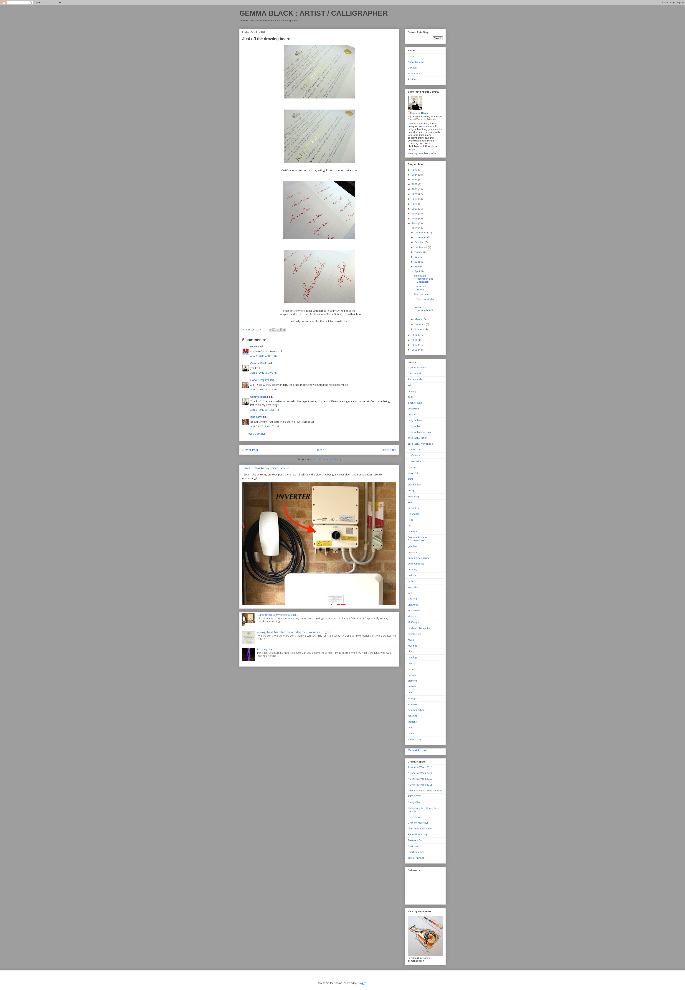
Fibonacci (413, 513)
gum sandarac (416, 563)
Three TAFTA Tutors (421, 288)
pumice (412, 686)
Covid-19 (413, 473)
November (421, 237)
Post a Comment (257, 433)
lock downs (414, 610)
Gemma (412, 531)
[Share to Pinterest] (284, 329)
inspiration (413, 587)
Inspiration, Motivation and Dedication (423, 278)
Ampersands (415, 379)
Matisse (412, 616)
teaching (412, 715)
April (417, 271)
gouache (413, 552)
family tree (414, 508)
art (409, 385)
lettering (412, 598)
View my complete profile (422, 153)
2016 (415, 213)
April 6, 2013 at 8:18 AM (263, 356)
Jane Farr (255, 417)
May (417, 266)
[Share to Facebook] (281, 329)
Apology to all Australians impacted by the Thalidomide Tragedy (294, 632)
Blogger (362, 983)
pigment (412, 680)
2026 (415, 169)
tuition (411, 733)
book (410, 396)
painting (412, 657)
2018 (415, 203)
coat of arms (415, 449)
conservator (414, 461)
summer (412, 704)
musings (412, 645)
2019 (415, 199)
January (420, 329)
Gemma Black (258, 363)
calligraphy (414, 426)
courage (412, 467)
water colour (415, 739)
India (410, 581)
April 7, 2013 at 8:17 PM (263, 389)
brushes (412, 414)
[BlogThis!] (274, 329)
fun (409, 525)
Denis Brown (415, 817)
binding (412, 391)
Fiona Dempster (259, 380)
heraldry (412, 569)
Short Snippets (416, 851)
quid (410, 692)
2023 (415, 179)
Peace (411, 669)
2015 (415, 218)
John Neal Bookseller (420, 828)
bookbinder (414, 408)
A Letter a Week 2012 (420, 778)
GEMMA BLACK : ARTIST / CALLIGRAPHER (313, 13)
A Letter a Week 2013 (420, 784)
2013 (415, 228)
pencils (412, 674)
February (420, 324)
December (421, 232)
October (420, 242)
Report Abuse (417, 750)
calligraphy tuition (417, 437)
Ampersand (414, 373)
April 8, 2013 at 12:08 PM (264, 409)
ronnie (254, 346)
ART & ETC (414, 796)
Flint (410, 519)
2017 (415, 208)
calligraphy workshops (420, 443)
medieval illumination (419, 628)
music (411, 639)
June (418, 261)
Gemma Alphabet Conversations (417, 539)
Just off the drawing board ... (423, 310)
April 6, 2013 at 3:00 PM (263, 372)
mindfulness (414, 633)
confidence (414, 455)
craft (410, 478)
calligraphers (415, 420)
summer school (416, 709)
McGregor (413, 622)
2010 (415, 344)
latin (410, 592)
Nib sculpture (264, 649)
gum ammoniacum (418, 557)
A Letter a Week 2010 (420, 767)
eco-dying (413, 496)
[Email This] (271, 329)
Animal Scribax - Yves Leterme (425, 790)
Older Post (389, 450)
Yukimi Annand (416, 857)
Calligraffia (414, 802)
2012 (415, 335)
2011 (415, 340)
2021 (415, 189)
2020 (415, 194)
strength (412, 698)
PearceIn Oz (415, 840)
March (419, 319)
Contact (412, 67)
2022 (415, 184)
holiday (412, 575)
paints (411, 663)
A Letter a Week (417, 367)
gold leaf (412, 546)
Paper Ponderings (418, 834)
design (411, 490)
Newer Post (250, 450)
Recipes (412, 79)
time (410, 727)
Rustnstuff (413, 846)
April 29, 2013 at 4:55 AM (264, 426)
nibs (410, 651)
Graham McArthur (418, 822)
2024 (415, 174)
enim (410, 502)
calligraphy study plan (420, 432)
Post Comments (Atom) (327, 459)
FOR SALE (414, 73)
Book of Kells (415, 402)
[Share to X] (277, 329)
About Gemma (416, 61)
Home (320, 450)
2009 (415, 349)
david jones (414, 484)
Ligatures (413, 604)
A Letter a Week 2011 (420, 772)
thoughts (413, 721)
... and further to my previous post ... (266, 468)
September (421, 247)
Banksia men (421, 294)
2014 (415, 223)
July (417, 256)
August (419, 251)
